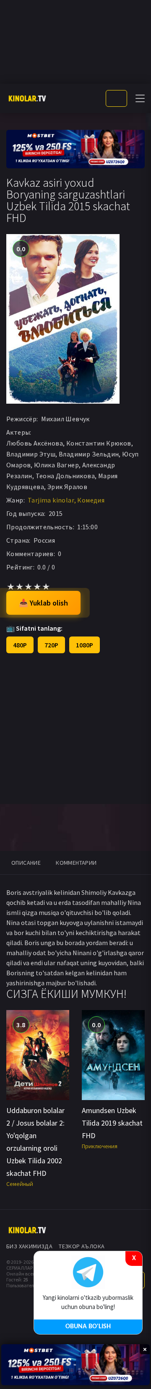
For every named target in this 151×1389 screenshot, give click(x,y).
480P (20, 645)
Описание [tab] (26, 862)
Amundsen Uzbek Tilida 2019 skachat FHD (112, 1123)
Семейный (19, 1184)
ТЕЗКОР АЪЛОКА (81, 1246)
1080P (84, 645)
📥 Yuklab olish (43, 603)
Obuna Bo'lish (88, 1326)
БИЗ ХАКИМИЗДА (29, 1246)
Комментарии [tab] (76, 862)
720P (51, 645)
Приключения (99, 1146)
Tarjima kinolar (51, 500)
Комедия (90, 500)
